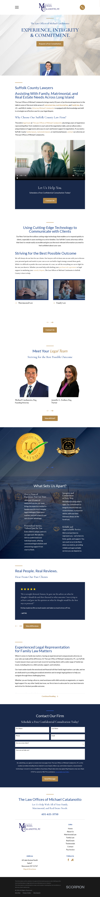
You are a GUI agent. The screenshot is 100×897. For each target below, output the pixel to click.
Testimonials (70, 844)
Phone (18, 735)
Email (53, 735)
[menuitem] (17, 893)
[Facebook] (68, 860)
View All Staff (50, 418)
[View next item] (52, 322)
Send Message (49, 779)
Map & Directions (29, 869)
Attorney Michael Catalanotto (43, 108)
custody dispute (38, 270)
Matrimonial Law (70, 835)
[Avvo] (72, 860)
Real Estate (70, 841)
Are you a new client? (22, 743)
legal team (27, 123)
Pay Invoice (70, 850)
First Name (19, 728)
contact (70, 132)
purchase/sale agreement (67, 267)
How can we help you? (22, 750)
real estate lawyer (43, 132)
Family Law (70, 838)
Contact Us (50, 201)
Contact (70, 847)
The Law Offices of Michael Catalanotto (47, 123)
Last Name (55, 728)
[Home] (49, 7)
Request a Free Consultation (50, 44)
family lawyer (31, 132)
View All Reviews (32, 626)
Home (70, 829)
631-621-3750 (50, 814)
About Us (70, 832)
